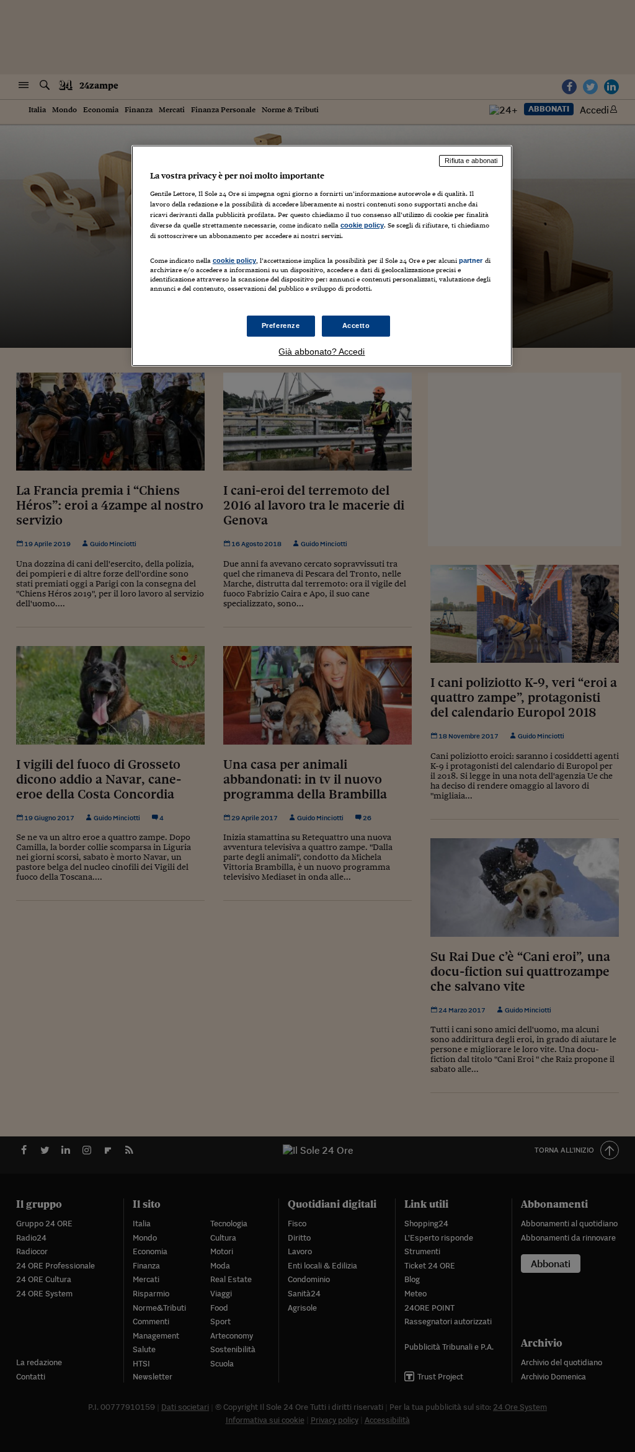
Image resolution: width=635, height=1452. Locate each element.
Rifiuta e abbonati (471, 160)
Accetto (356, 325)
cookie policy (362, 225)
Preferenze (281, 325)
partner (471, 260)
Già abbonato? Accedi (321, 351)
